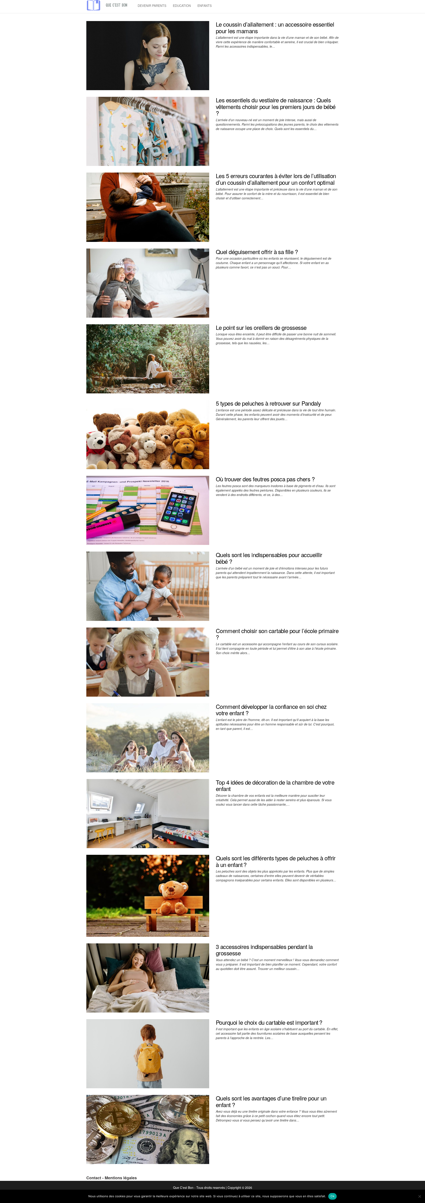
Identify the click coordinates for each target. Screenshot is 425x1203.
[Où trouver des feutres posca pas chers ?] (147, 510)
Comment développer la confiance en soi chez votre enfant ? (271, 709)
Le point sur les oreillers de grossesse (261, 327)
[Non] (419, 1196)
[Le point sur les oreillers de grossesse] (147, 358)
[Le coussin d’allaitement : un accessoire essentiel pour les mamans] (147, 55)
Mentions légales (121, 1178)
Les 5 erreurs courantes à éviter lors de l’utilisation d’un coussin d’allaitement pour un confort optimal (276, 178)
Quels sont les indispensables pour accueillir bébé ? (269, 557)
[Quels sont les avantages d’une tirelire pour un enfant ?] (147, 1129)
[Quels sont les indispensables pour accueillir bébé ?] (147, 585)
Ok (332, 1196)
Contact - (95, 1178)
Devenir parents (152, 5)
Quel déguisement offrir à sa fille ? (257, 251)
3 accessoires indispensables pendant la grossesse (264, 949)
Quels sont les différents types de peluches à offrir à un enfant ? (276, 861)
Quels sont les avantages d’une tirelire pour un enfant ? (271, 1101)
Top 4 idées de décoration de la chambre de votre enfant (275, 785)
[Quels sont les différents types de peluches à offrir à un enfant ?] (147, 895)
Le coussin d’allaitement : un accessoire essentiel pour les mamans (275, 27)
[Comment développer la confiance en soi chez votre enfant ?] (147, 737)
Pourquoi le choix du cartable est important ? (269, 1022)
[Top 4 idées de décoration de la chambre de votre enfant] (147, 813)
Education (182, 5)
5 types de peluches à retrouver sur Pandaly (268, 403)
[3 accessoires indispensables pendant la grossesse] (147, 977)
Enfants (204, 5)
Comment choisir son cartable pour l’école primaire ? (277, 633)
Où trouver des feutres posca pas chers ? (265, 479)
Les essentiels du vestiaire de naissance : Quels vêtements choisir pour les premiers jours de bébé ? (276, 106)
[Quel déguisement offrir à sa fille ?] (147, 282)
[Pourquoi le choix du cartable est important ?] (147, 1053)
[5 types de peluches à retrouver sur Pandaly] (147, 434)
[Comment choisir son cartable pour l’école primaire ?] (147, 661)
